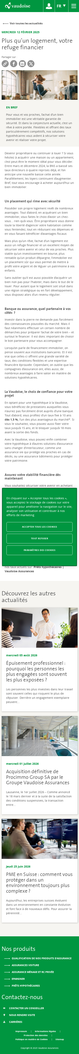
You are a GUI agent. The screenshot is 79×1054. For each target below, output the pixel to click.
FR (59, 6)
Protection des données (36, 1035)
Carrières (15, 1022)
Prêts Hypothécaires (25, 985)
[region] (39, 527)
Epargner (18, 979)
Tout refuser (39, 538)
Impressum (21, 1031)
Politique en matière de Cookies (31, 1039)
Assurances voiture (25, 965)
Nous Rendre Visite (22, 1015)
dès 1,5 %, (12, 419)
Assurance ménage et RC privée (32, 972)
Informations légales (46, 1031)
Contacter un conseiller (26, 1008)
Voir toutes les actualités (26, 23)
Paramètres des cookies (40, 550)
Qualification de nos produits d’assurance (41, 958)
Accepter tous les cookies (39, 526)
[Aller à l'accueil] (17, 6)
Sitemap (60, 1039)
